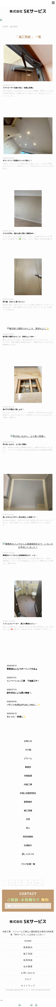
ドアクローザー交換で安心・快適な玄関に (18, 87)
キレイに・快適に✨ (16, 716)
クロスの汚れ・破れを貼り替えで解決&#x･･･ (19, 233)
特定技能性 (28, 836)
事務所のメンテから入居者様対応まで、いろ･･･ (20, 555)
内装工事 (34, 102)
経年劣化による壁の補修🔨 (19, 692)
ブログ (28, 979)
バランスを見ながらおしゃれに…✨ (23, 704)
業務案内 (28, 947)
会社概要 (28, 966)
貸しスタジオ (28, 853)
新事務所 (7, 463)
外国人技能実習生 (10, 107)
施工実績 (23, 107)
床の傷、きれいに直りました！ (14, 301)
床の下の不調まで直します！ (13, 409)
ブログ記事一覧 (28, 863)
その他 (15, 102)
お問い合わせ (28, 972)
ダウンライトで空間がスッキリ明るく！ (17, 160)
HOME (28, 940)
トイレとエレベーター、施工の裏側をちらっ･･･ (20, 623)
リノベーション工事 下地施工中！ (23, 680)
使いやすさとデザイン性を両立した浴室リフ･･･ (20, 517)
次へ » (39, 882)
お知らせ (7, 102)
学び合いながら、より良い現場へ (15, 444)
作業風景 (24, 102)
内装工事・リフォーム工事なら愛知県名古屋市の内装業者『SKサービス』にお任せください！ (28, 933)
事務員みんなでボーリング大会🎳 (22, 668)
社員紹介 (28, 845)
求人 (31, 107)
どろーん (28, 758)
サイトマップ (28, 985)
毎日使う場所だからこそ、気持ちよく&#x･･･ (19, 336)
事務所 (15, 351)
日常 (5, 355)
